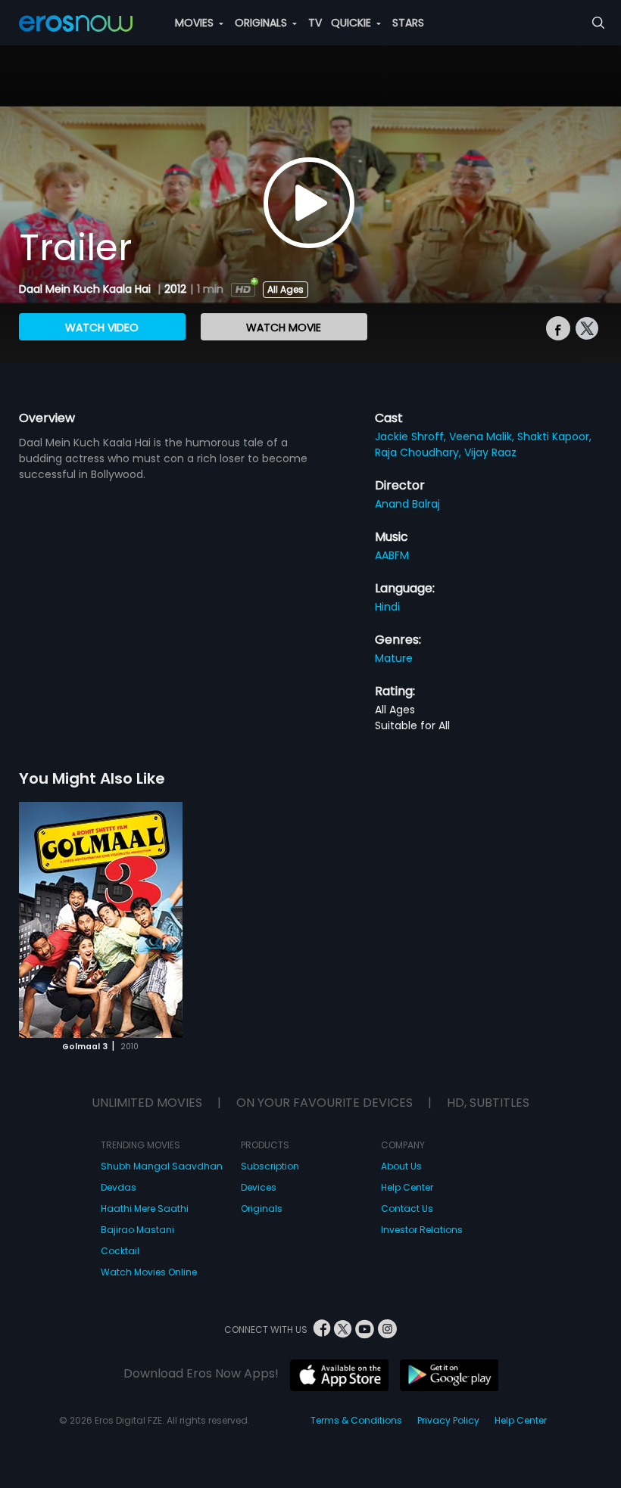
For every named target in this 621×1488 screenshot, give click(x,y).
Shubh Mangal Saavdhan (162, 1166)
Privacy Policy (448, 1420)
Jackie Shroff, (412, 436)
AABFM (392, 555)
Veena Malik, (483, 436)
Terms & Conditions (356, 1420)
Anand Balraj (407, 503)
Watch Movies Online (149, 1272)
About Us (401, 1166)
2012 (175, 289)
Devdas (118, 1187)
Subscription (270, 1166)
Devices (258, 1187)
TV (315, 22)
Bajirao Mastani (137, 1229)
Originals (261, 1208)
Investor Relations (422, 1229)
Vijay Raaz (490, 452)
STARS (408, 22)
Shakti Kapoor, (554, 436)
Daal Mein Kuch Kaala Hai (86, 289)
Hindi (387, 606)
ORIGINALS (262, 22)
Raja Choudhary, (419, 452)
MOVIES (196, 22)
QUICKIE (352, 22)
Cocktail (120, 1250)
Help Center (407, 1187)
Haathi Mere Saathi (145, 1208)
